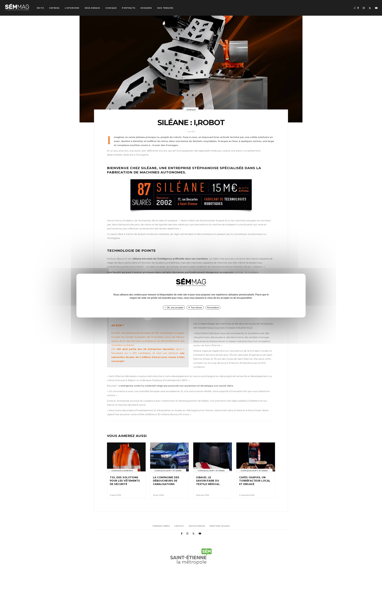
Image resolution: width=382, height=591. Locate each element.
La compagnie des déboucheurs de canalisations (166, 481)
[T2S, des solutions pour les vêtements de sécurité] (126, 456)
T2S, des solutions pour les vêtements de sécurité (125, 481)
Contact (179, 526)
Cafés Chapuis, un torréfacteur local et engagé (254, 481)
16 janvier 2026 (202, 495)
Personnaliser (213, 307)
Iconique (191, 110)
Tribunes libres (161, 526)
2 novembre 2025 (246, 495)
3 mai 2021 (191, 132)
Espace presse (197, 526)
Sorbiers (127, 471)
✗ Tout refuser (195, 307)
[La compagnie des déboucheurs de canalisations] (169, 456)
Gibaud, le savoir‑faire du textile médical (208, 481)
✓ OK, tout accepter (173, 307)
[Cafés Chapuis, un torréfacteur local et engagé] (255, 456)
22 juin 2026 (158, 495)
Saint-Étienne (173, 471)
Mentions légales (220, 526)
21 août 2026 (115, 495)
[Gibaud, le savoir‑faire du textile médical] (212, 456)
